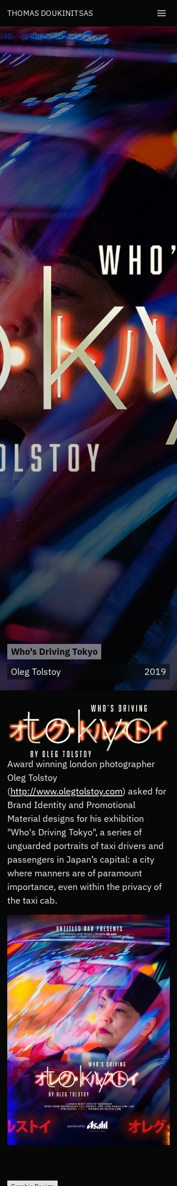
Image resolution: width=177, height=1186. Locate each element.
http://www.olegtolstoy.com (66, 791)
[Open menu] (162, 13)
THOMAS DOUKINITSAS (50, 13)
